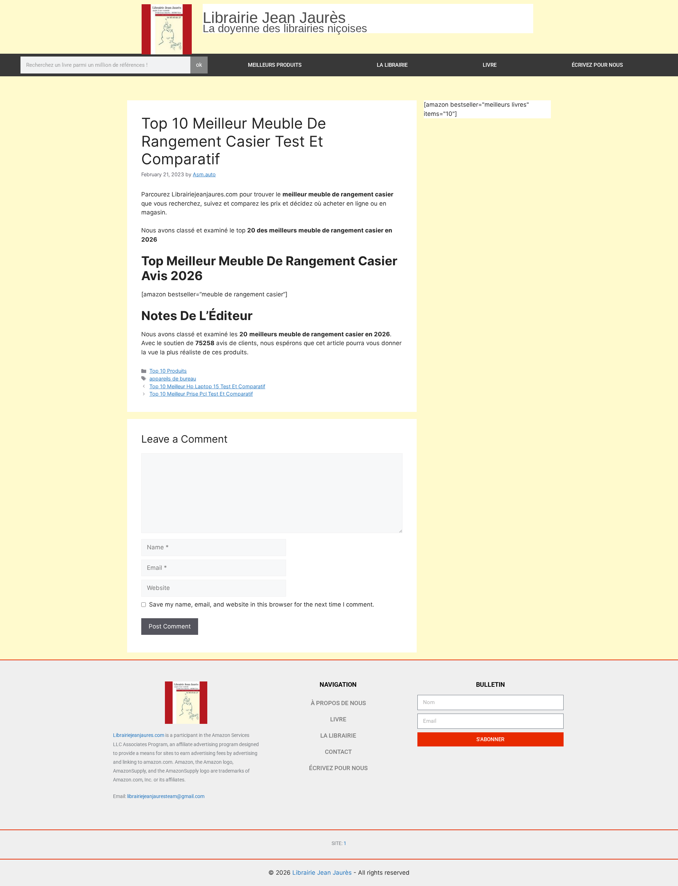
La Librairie (392, 65)
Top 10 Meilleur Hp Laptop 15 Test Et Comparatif (207, 386)
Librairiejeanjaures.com (138, 735)
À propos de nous (338, 703)
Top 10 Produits (168, 371)
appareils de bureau (172, 379)
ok (199, 64)
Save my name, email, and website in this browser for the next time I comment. (261, 604)
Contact (338, 751)
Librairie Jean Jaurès (322, 872)
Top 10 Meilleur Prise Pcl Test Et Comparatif (201, 394)
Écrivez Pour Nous (597, 65)
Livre (489, 65)
